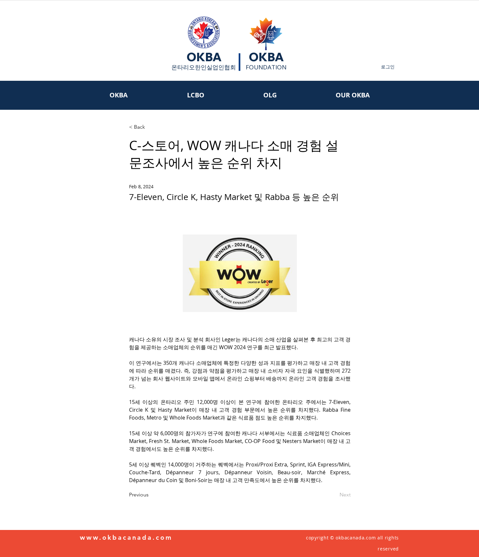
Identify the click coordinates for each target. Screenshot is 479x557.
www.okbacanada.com (126, 537)
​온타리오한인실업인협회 (203, 67)
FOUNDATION (266, 67)
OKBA (204, 57)
